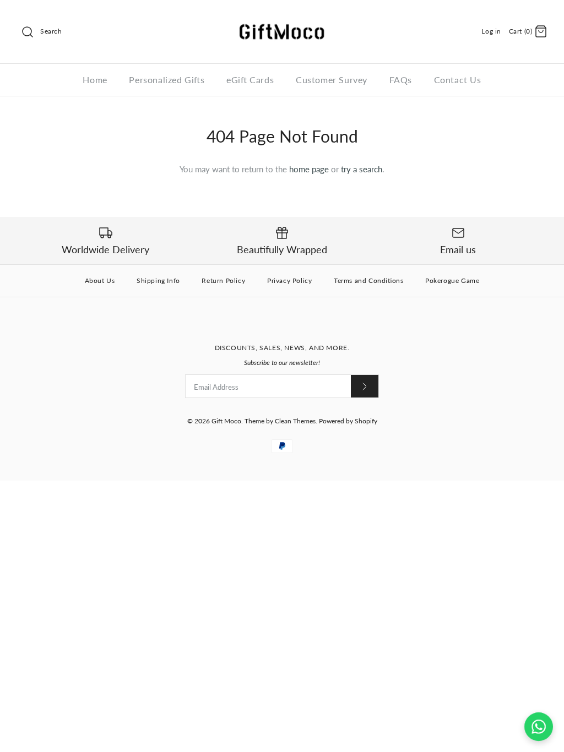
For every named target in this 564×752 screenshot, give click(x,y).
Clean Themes (295, 421)
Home (95, 79)
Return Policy (223, 280)
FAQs (400, 79)
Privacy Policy (289, 280)
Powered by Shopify (348, 421)
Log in (491, 31)
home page (309, 169)
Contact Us (457, 79)
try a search (361, 169)
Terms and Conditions (368, 280)
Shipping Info (158, 280)
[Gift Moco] (282, 18)
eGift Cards (250, 79)
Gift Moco (226, 421)
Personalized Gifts (166, 79)
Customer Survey (331, 79)
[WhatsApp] (538, 726)
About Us (100, 280)
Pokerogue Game (452, 280)
